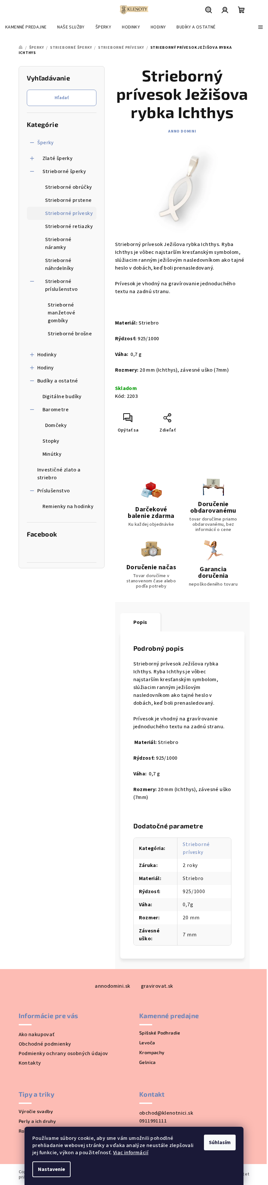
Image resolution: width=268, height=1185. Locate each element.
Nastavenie (51, 1169)
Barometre (55, 409)
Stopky (50, 441)
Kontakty (30, 1063)
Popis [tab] (140, 622)
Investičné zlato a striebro (59, 473)
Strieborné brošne (70, 333)
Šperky (45, 142)
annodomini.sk (112, 986)
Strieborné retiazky (69, 226)
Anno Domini (182, 131)
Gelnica (147, 1062)
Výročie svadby (36, 1111)
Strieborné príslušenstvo (61, 285)
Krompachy (152, 1052)
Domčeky (56, 425)
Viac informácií (130, 1152)
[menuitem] (26, 27)
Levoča (147, 1042)
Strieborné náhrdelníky (59, 264)
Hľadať (62, 98)
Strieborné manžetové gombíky (61, 312)
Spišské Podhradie (159, 1033)
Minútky (52, 454)
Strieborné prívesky (69, 213)
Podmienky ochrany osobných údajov (63, 1053)
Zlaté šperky (57, 158)
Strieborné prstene (68, 200)
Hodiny (45, 367)
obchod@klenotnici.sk (166, 1113)
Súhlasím (220, 1142)
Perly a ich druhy (37, 1121)
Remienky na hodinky (68, 506)
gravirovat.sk (157, 986)
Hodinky (47, 354)
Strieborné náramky (58, 243)
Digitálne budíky (62, 396)
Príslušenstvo (53, 490)
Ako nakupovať (37, 1034)
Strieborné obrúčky (68, 187)
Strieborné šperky (64, 171)
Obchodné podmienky (45, 1044)
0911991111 (153, 1120)
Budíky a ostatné (57, 380)
